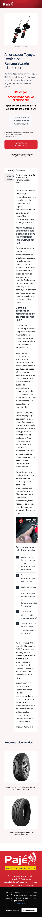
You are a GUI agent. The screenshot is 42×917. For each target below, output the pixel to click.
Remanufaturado (27, 133)
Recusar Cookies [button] (12, 910)
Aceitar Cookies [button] (29, 910)
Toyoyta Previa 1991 (15, 134)
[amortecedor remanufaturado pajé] (21, 29)
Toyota (6, 134)
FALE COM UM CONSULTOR (21, 144)
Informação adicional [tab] (10, 177)
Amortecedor (17, 133)
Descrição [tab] (10, 170)
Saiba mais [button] (21, 904)
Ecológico (12, 136)
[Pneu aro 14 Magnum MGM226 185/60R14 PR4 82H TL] (21, 797)
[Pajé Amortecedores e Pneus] (8, 3)
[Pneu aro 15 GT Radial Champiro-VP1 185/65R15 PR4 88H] (21, 752)
